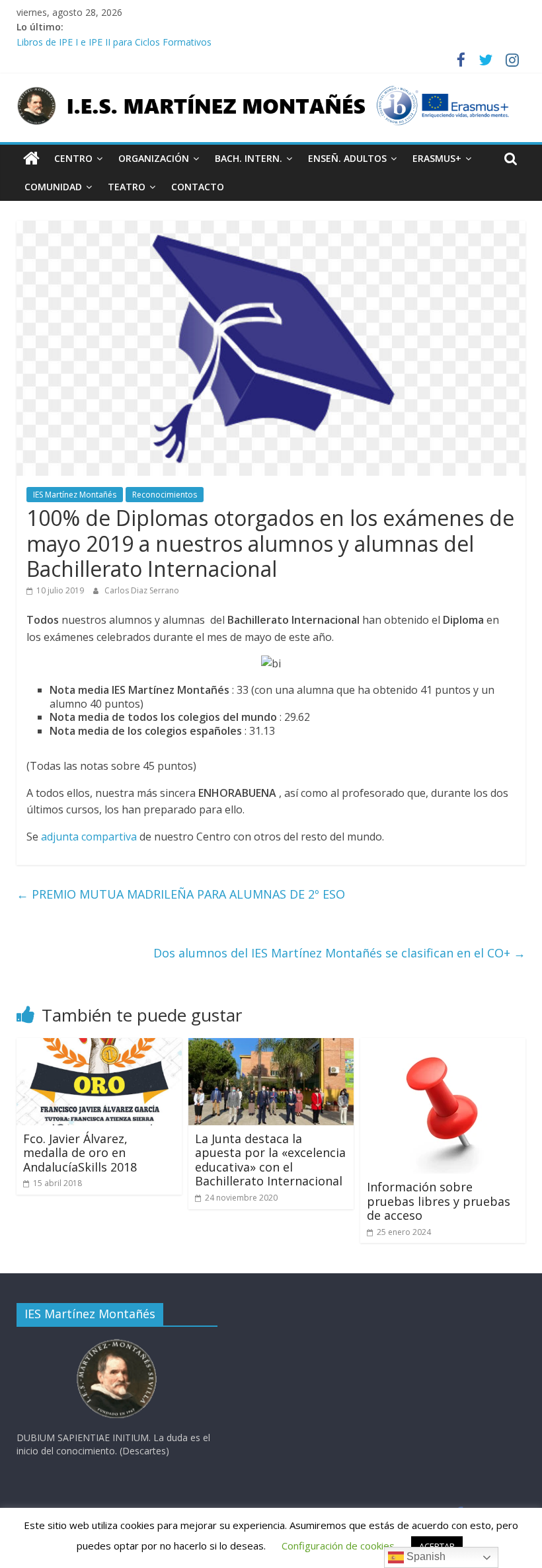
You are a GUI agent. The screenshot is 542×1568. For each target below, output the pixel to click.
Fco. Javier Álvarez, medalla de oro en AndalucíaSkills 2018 (80, 1153)
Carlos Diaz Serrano (141, 590)
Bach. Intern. (248, 158)
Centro (73, 158)
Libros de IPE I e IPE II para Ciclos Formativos (114, 42)
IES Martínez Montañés (74, 494)
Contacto (197, 186)
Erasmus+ (436, 158)
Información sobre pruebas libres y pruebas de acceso (438, 1201)
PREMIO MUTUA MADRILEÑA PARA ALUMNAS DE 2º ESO (181, 894)
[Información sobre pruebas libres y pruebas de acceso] (442, 1046)
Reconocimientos (164, 494)
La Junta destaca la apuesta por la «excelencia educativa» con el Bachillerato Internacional (270, 1160)
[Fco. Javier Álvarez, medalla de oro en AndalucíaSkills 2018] (99, 1046)
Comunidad (53, 186)
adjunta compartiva (89, 836)
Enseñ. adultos (347, 158)
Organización (153, 158)
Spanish (424, 1556)
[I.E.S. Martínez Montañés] (31, 158)
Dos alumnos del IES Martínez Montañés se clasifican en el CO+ (339, 953)
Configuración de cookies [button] (338, 1545)
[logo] (117, 1343)
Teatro (126, 186)
